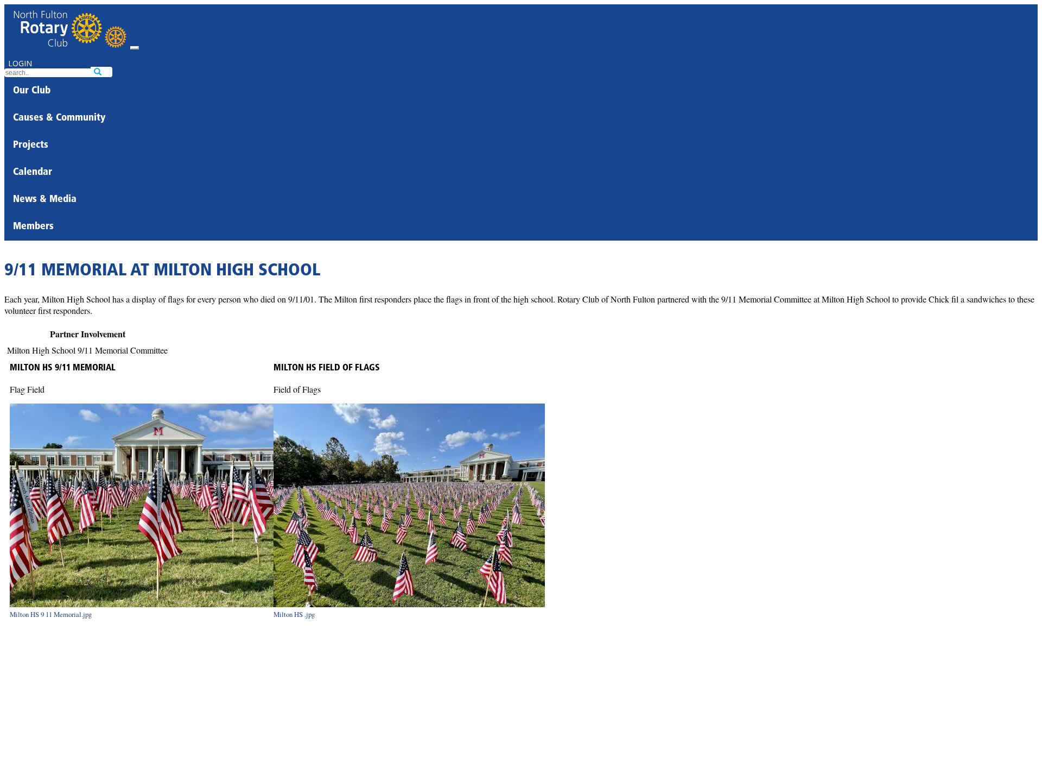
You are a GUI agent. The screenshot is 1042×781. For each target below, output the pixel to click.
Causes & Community (59, 118)
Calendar (32, 173)
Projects (30, 145)
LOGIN (20, 63)
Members (33, 227)
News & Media (45, 200)
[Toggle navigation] (134, 47)
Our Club (31, 91)
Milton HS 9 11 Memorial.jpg (51, 614)
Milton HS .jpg (294, 614)
